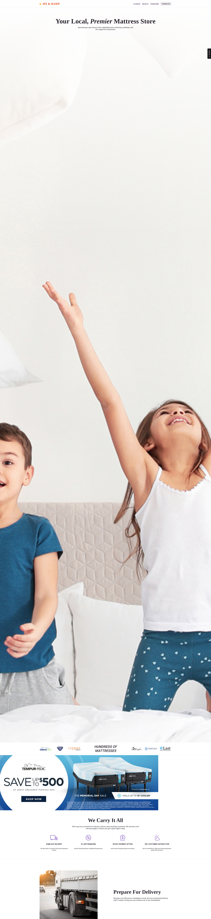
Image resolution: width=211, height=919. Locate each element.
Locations (136, 4)
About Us (145, 4)
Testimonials (154, 4)
